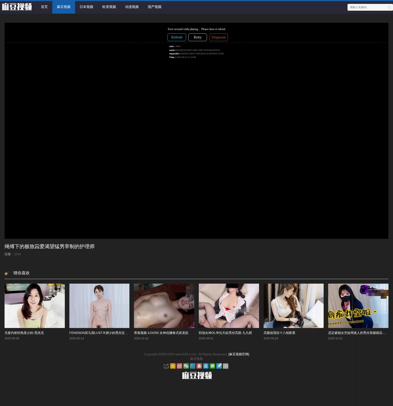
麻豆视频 (64, 7)
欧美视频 (109, 7)
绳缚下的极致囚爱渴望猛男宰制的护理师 (50, 246)
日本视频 (86, 7)
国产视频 (154, 7)
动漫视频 (132, 7)
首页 (44, 7)
